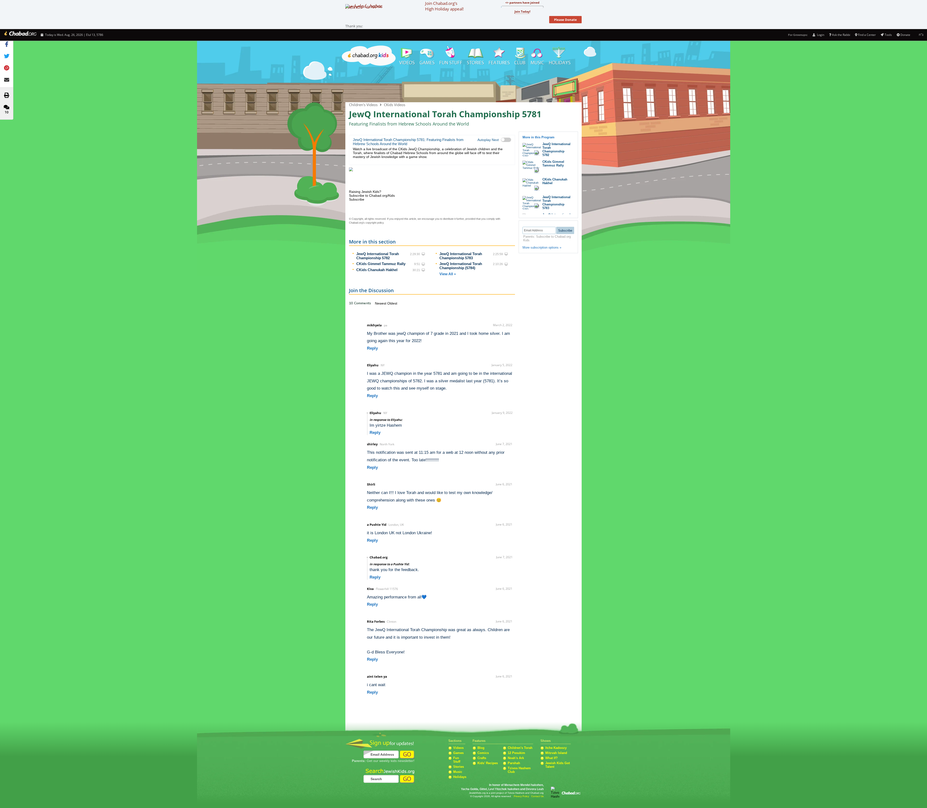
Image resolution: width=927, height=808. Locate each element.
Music (537, 56)
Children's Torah (520, 748)
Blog (480, 748)
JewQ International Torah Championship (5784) (460, 266)
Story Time (475, 56)
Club (520, 56)
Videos (406, 56)
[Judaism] (20, 35)
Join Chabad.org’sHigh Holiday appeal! (444, 6)
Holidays (559, 56)
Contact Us (537, 796)
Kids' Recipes (487, 763)
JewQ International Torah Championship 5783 (460, 256)
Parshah (514, 763)
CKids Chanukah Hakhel (376, 270)
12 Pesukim (516, 753)
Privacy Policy (521, 796)
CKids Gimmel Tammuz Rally (380, 264)
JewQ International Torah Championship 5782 (377, 256)
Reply (372, 348)
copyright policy (374, 222)
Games (427, 56)
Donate (905, 35)
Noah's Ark (516, 758)
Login (820, 35)
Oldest (392, 303)
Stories (458, 767)
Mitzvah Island (556, 753)
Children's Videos (463, 84)
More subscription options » (542, 247)
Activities (451, 56)
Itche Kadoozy (556, 748)
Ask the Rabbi (841, 35)
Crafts (481, 758)
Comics (483, 753)
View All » (447, 274)
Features (499, 56)
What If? (551, 758)
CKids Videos (394, 104)
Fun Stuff (456, 759)
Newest (381, 303)
